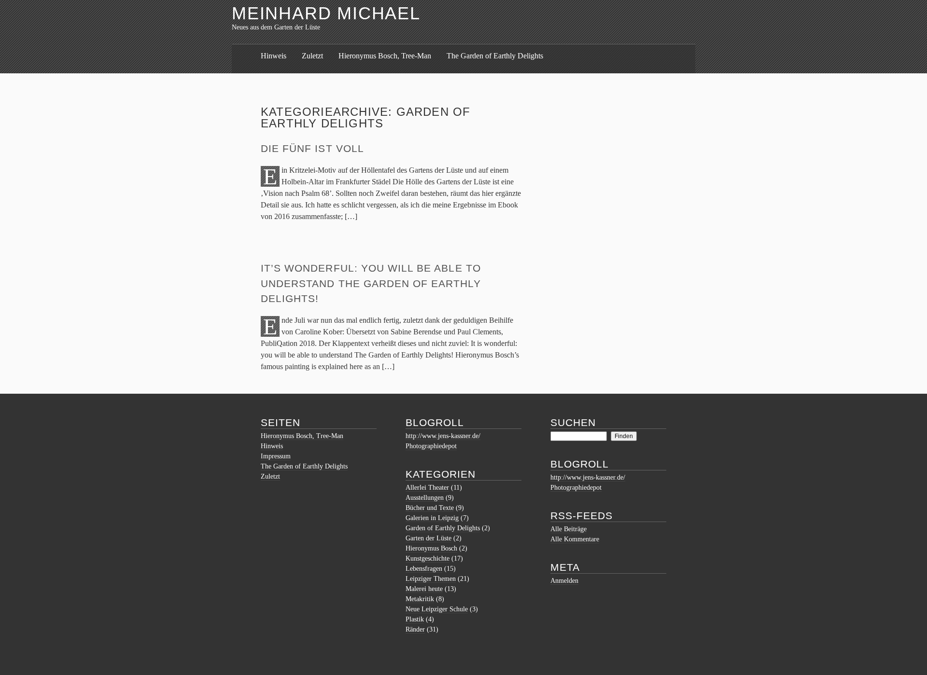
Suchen (573, 422)
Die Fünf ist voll (312, 148)
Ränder (415, 629)
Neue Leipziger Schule (437, 609)
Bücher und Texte (430, 507)
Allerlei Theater (427, 487)
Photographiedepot (431, 446)
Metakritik (420, 599)
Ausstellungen (425, 497)
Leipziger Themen (431, 578)
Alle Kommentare (574, 539)
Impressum (276, 456)
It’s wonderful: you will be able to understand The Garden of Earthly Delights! (371, 283)
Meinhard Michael (326, 13)
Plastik (415, 619)
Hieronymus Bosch (431, 548)
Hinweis (273, 56)
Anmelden (564, 580)
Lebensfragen (424, 568)
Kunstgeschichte (427, 558)
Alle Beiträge (568, 529)
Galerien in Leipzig (432, 518)
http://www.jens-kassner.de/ (443, 436)
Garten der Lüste (428, 538)
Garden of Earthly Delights (443, 528)
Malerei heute (424, 588)
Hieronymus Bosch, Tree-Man (384, 56)
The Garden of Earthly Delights (495, 56)
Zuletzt (312, 56)
